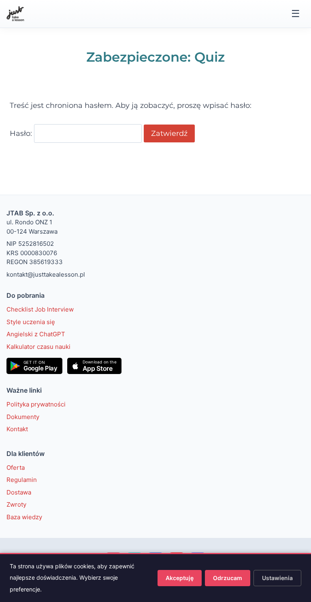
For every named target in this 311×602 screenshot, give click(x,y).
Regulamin (21, 480)
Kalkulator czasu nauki (38, 346)
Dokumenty (22, 417)
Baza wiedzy (24, 517)
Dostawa (18, 492)
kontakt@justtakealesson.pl (45, 274)
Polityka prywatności (36, 404)
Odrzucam (227, 577)
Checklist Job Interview (40, 309)
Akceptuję (180, 577)
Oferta (15, 467)
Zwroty (16, 504)
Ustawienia (277, 577)
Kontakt (17, 429)
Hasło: (22, 133)
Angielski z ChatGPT (35, 334)
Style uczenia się (30, 322)
